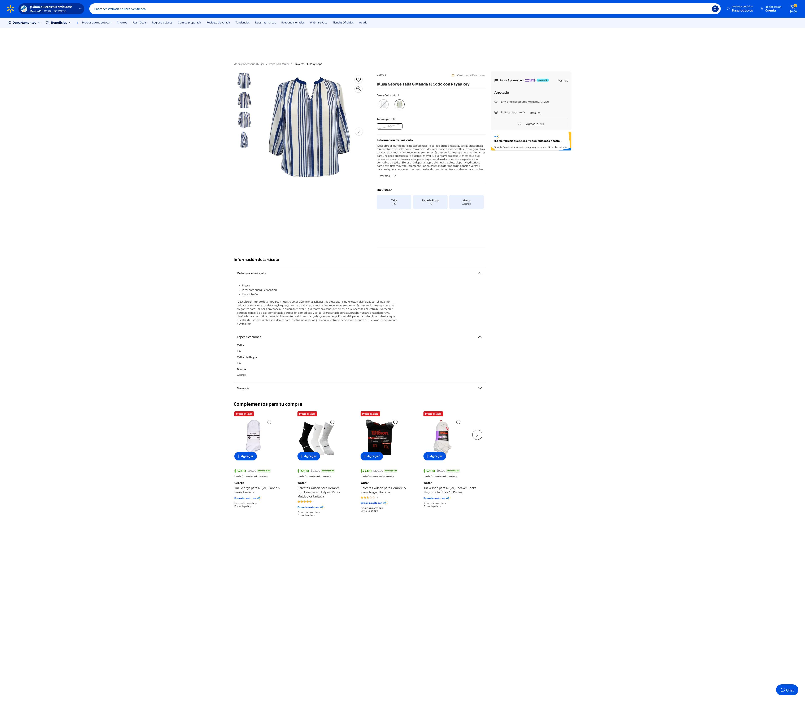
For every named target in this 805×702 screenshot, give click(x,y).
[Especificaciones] (479, 337)
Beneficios (59, 23)
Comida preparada (189, 22)
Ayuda (363, 22)
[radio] (384, 107)
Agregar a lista (535, 124)
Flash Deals (139, 22)
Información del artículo (256, 259)
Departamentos (24, 23)
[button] (740, 8)
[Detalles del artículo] (479, 273)
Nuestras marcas (265, 22)
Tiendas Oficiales (343, 22)
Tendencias (242, 22)
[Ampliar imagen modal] (358, 88)
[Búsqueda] (715, 8)
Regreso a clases (162, 22)
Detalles (535, 112)
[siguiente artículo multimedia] (359, 131)
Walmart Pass (318, 22)
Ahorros (122, 22)
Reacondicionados (293, 22)
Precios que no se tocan (96, 22)
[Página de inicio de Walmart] (10, 8)
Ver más (385, 175)
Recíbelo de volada (218, 22)
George (381, 74)
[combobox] (405, 8)
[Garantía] (479, 388)
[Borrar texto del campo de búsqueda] (706, 8)
